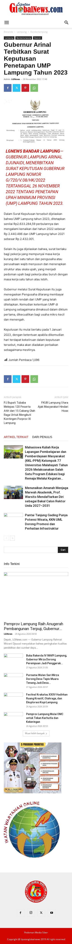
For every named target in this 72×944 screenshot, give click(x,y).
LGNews (15, 79)
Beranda (8, 31)
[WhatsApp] (34, 88)
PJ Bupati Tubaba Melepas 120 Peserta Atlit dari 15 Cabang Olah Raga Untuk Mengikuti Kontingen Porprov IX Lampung (19, 413)
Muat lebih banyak (35, 733)
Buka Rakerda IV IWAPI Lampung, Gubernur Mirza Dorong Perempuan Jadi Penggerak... (46, 659)
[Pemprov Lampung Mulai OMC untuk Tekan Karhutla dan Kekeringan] (13, 719)
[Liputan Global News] (36, 9)
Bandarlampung (39, 31)
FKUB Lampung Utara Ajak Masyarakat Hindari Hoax (53, 406)
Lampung (22, 31)
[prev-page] (6, 538)
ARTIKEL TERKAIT (16, 437)
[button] (6, 22)
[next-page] (12, 538)
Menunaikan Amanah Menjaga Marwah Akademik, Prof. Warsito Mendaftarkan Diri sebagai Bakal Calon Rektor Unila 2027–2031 (46, 497)
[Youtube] (51, 913)
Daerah (37, 38)
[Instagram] (31, 913)
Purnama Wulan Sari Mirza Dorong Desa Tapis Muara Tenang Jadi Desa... (42, 679)
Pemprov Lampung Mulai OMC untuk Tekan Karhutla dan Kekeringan (44, 718)
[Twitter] (16, 88)
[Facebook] (8, 88)
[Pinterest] (25, 88)
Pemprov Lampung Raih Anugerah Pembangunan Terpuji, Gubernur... (33, 626)
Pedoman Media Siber (36, 932)
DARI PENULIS (42, 437)
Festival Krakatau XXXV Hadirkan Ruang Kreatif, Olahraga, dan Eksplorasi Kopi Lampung (47, 698)
